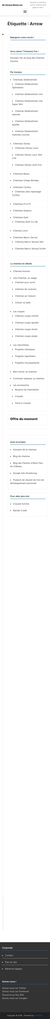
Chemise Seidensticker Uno (29, 94)
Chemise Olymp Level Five (28, 164)
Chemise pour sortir (25, 282)
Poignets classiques (25, 349)
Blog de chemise (21, 456)
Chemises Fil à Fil (22, 204)
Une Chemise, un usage (25, 278)
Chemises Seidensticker (25, 79)
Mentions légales (13, 968)
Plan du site (11, 962)
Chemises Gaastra (22, 210)
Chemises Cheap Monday (26, 180)
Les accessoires (21, 385)
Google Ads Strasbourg (25, 473)
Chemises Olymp (21, 143)
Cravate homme (21, 503)
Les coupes (19, 311)
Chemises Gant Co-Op (26, 221)
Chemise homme (21, 271)
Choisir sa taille (23, 302)
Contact (9, 955)
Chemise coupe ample (26, 336)
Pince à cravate (23, 403)
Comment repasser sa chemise (28, 378)
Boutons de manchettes (27, 389)
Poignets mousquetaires (27, 362)
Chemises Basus (21, 173)
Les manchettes (21, 345)
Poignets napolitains (25, 356)
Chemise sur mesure (25, 296)
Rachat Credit (20, 510)
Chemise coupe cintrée (26, 315)
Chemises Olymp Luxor (26, 148)
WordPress (38, 1015)
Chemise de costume (25, 289)
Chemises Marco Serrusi (25, 237)
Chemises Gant (20, 217)
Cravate (19, 396)
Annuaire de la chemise (24, 449)
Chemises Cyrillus (22, 187)
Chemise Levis (20, 230)
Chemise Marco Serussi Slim (29, 241)
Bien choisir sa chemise (25, 371)
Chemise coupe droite (26, 329)
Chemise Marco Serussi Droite (30, 248)
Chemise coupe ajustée (27, 322)
